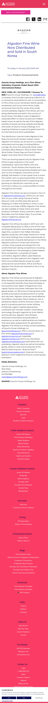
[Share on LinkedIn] (39, 19)
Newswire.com (23, 651)
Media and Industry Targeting (23, 450)
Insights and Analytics (23, 456)
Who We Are (23, 626)
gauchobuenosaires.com (13, 352)
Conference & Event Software (23, 507)
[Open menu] (44, 4)
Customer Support (23, 677)
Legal (23, 418)
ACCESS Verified (23, 459)
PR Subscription (23, 521)
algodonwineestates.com (13, 342)
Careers (23, 635)
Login (23, 668)
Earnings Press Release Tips (23, 570)
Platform (23, 609)
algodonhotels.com (10, 339)
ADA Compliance (23, 479)
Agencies (23, 414)
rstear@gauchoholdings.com (15, 377)
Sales (23, 674)
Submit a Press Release (23, 524)
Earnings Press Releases (23, 485)
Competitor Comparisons (23, 560)
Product (23, 606)
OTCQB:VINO (39, 95)
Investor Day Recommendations (23, 573)
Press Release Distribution (23, 437)
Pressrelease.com (23, 654)
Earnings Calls (23, 482)
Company (23, 612)
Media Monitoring (23, 446)
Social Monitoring (23, 453)
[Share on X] (33, 19)
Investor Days (23, 488)
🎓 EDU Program (23, 592)
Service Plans (23, 538)
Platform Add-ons (23, 541)
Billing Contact (23, 683)
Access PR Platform (23, 434)
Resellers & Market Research (23, 421)
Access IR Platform (23, 472)
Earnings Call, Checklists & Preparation (23, 567)
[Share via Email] (45, 19)
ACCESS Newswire (23, 648)
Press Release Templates (23, 586)
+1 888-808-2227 (23, 671)
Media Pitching (23, 443)
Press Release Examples (23, 589)
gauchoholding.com (11, 331)
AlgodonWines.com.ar (11, 219)
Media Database (23, 440)
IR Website (23, 475)
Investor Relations (23, 632)
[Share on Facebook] (28, 19)
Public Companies (23, 408)
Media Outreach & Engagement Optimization (23, 557)
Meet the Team (23, 629)
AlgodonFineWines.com (14, 196)
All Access (23, 504)
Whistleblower (23, 491)
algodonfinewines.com (22, 334)
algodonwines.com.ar (11, 336)
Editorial (23, 680)
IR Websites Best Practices (23, 563)
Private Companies (23, 411)
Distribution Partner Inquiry (23, 687)
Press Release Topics (23, 554)
